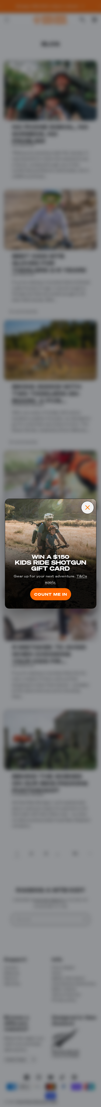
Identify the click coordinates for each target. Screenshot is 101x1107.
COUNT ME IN (50, 594)
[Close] (87, 507)
